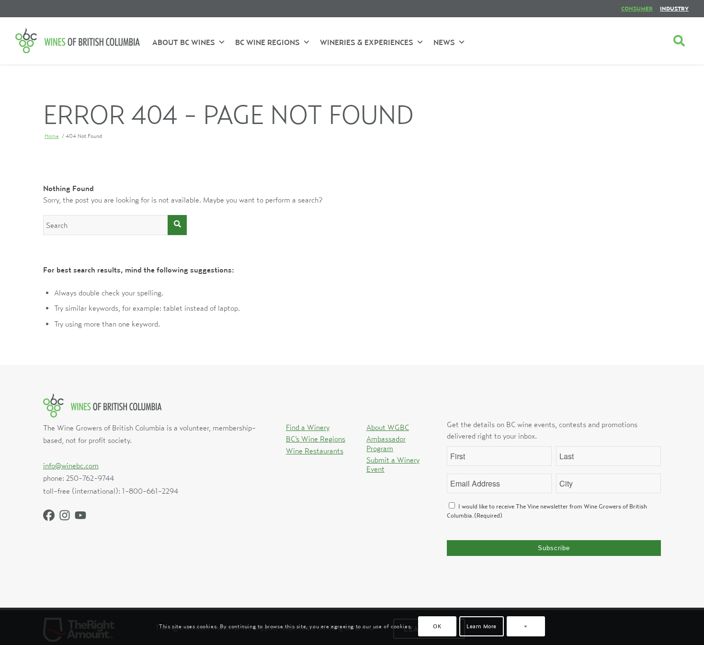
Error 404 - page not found (228, 114)
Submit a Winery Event (393, 464)
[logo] (77, 41)
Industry (674, 8)
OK (437, 626)
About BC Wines (183, 42)
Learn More (481, 626)
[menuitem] (637, 8)
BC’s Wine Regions (315, 438)
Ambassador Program (386, 443)
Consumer (637, 8)
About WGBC (387, 427)
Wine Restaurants (314, 450)
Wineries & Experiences (366, 42)
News (444, 42)
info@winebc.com (71, 465)
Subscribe (554, 548)
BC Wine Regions (267, 42)
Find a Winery (307, 427)
